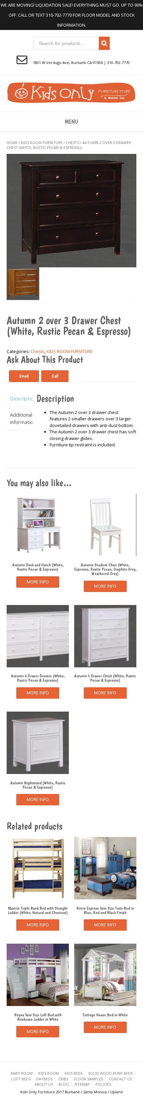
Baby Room (22, 1073)
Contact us (120, 1079)
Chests (72, 142)
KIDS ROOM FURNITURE (42, 142)
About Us (44, 1084)
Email (24, 376)
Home (12, 142)
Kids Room (48, 1073)
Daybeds (44, 1079)
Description (19, 398)
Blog (64, 1084)
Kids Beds (73, 1073)
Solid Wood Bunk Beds (110, 1073)
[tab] (20, 399)
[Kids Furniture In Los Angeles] (71, 92)
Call (55, 376)
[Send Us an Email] (22, 59)
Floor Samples (88, 1079)
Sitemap (82, 1084)
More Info (38, 582)
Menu (71, 121)
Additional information (19, 418)
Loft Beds (21, 1079)
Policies (103, 1084)
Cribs (63, 1079)
